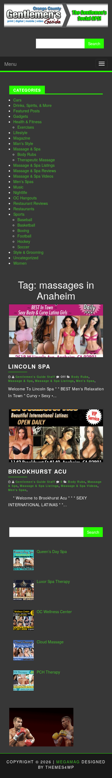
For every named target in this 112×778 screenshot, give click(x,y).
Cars (17, 100)
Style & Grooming (28, 252)
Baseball (24, 219)
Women (20, 263)
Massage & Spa (27, 149)
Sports (18, 214)
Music (18, 187)
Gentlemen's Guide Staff (35, 377)
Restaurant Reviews (30, 203)
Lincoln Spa (29, 366)
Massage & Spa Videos (33, 176)
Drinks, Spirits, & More (32, 105)
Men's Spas (23, 181)
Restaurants (23, 208)
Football (24, 236)
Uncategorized (25, 257)
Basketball (26, 225)
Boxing (23, 230)
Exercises (25, 127)
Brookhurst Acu (37, 471)
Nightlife (20, 192)
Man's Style (23, 143)
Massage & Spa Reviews (34, 170)
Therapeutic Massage (36, 159)
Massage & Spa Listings (34, 165)
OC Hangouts (25, 197)
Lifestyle (20, 132)
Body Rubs (26, 154)
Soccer (23, 246)
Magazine (21, 138)
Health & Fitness (27, 121)
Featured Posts (26, 110)
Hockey (23, 241)
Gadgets (20, 116)
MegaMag (68, 761)
